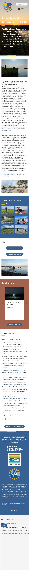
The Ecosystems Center (17, 122)
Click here (4, 530)
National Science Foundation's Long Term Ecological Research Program (13, 128)
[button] (2, 304)
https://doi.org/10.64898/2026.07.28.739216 (15, 415)
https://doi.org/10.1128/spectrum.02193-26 (14, 384)
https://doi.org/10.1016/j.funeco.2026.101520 (15, 370)
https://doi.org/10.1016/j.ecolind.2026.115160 (15, 398)
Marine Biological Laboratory (9, 124)
